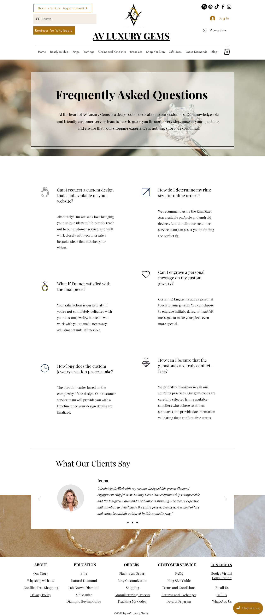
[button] (227, 51)
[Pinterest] (210, 7)
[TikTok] (216, 7)
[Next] (225, 499)
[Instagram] (229, 7)
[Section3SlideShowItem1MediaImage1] (128, 522)
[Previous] (39, 499)
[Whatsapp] (204, 7)
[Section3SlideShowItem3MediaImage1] (137, 522)
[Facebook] (223, 7)
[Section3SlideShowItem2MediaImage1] (132, 522)
